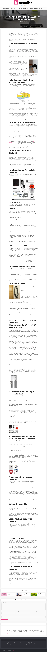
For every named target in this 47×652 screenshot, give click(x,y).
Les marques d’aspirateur (36, 8)
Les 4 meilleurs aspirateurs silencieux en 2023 (26, 593)
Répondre (8, 633)
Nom (2, 611)
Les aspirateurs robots (14, 8)
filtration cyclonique (32, 346)
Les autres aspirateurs (21, 8)
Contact (38, 650)
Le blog (41, 8)
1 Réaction (21, 21)
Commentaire (4, 602)
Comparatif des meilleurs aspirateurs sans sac (11, 593)
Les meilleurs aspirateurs (6, 8)
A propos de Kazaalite (43, 650)
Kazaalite (14, 650)
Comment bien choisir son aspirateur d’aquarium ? (41, 593)
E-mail (17, 611)
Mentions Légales (34, 650)
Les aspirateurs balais (28, 8)
